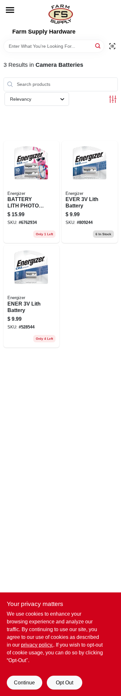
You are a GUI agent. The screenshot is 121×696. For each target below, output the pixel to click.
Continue (24, 682)
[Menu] (10, 10)
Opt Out (64, 682)
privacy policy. (37, 645)
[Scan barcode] (112, 46)
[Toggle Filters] (112, 99)
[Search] (98, 45)
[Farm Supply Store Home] (60, 14)
